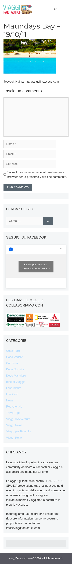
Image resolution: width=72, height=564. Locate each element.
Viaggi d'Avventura (18, 419)
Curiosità (12, 363)
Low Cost (12, 394)
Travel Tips (13, 412)
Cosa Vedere (14, 357)
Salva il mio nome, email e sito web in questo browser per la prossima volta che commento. (37, 175)
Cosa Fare (13, 350)
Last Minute (13, 388)
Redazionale (14, 406)
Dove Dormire (15, 369)
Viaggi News (14, 425)
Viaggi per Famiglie (18, 431)
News (9, 400)
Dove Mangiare (16, 375)
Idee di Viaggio (15, 382)
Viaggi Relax (14, 437)
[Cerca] (48, 221)
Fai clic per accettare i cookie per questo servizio (36, 266)
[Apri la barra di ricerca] (55, 9)
